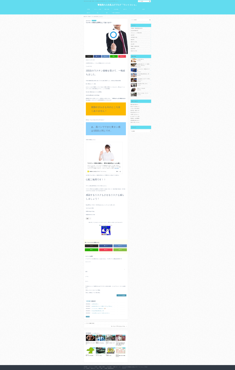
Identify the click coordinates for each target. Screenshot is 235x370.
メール (86, 276)
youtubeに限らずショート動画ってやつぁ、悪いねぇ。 (102, 306)
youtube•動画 (116, 9)
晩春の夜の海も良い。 (135, 104)
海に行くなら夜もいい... (135, 106)
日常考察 (88, 9)
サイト (86, 281)
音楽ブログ (88, 12)
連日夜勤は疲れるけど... (135, 120)
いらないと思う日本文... (135, 108)
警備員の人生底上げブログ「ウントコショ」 (117, 5)
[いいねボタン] (87, 218)
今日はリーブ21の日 (141, 89)
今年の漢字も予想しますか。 (142, 84)
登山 (97, 12)
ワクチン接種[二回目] (90, 323)
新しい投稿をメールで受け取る (93, 292)
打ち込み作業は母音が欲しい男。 (98, 310)
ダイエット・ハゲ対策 (97, 9)
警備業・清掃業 (106, 9)
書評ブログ (125, 9)
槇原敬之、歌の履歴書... (135, 118)
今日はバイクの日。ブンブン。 (143, 94)
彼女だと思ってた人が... (135, 122)
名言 (134, 9)
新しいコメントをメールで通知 (93, 290)
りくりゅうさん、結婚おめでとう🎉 (99, 308)
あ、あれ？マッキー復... (135, 116)
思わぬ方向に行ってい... (135, 112)
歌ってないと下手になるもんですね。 (118, 326)
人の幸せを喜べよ (95, 303)
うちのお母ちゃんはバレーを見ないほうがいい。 (101, 313)
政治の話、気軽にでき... (135, 110)
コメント (87, 261)
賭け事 (144, 9)
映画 (106, 12)
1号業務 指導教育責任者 (116, 12)
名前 (86, 271)
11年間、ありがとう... (135, 114)
